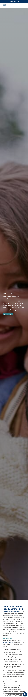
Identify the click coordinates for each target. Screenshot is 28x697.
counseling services (8, 642)
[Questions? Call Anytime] (25, 694)
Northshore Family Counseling (12, 611)
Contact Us (7, 314)
